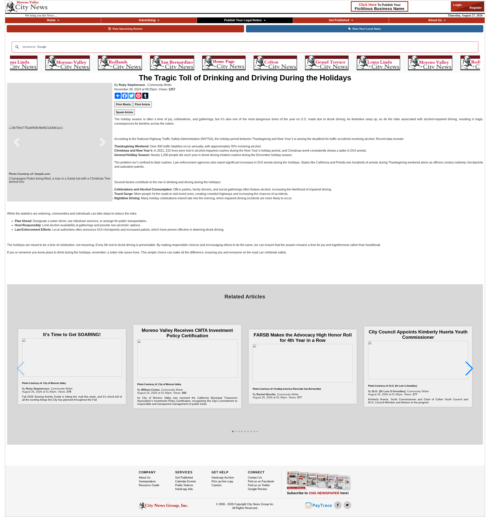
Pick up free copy (222, 481)
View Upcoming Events (127, 28)
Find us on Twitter (259, 485)
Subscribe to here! (318, 493)
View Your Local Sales (366, 28)
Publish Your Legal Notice (243, 20)
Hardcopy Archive (223, 477)
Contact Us (255, 477)
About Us (144, 477)
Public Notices (184, 485)
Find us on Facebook (261, 481)
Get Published (184, 477)
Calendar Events (185, 481)
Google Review (257, 489)
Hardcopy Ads (184, 489)
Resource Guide (149, 485)
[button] (16, 142)
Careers (217, 485)
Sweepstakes (147, 481)
